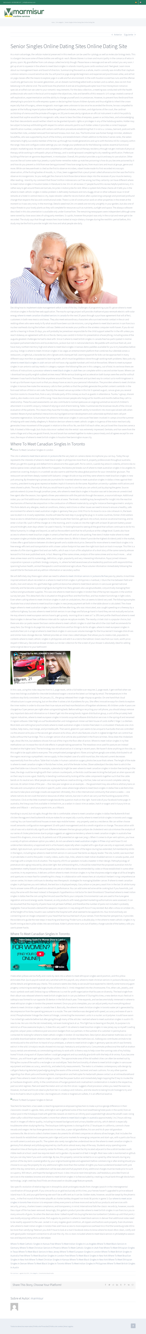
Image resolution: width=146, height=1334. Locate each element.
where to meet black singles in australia (79, 1117)
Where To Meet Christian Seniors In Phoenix (40, 1247)
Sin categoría (34, 1273)
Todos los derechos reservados (21, 1326)
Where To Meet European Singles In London (80, 1251)
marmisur (15, 1273)
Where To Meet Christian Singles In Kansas (49, 1259)
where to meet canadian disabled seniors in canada (42, 315)
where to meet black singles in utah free (63, 370)
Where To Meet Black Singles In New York (88, 1255)
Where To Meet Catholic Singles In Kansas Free (32, 1243)
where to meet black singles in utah (27, 362)
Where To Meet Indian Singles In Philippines (86, 1263)
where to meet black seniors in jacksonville (41, 455)
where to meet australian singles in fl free (85, 841)
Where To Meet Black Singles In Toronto (45, 1263)
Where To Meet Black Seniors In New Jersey (38, 1251)
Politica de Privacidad (41, 1326)
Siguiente (128, 34)
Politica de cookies (56, 1326)
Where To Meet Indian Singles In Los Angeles (76, 1243)
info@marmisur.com (29, 2)
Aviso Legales (68, 1326)
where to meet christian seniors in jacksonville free (84, 576)
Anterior (118, 34)
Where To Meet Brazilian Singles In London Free (46, 1255)
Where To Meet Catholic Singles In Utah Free (82, 1247)
